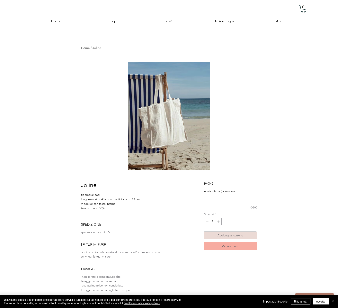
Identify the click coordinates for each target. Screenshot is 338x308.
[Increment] (218, 221)
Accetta (320, 301)
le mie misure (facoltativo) (219, 191)
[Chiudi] (333, 301)
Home (85, 48)
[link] (303, 9)
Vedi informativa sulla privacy (142, 303)
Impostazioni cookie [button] (275, 301)
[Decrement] (206, 221)
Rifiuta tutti (300, 301)
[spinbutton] (212, 221)
